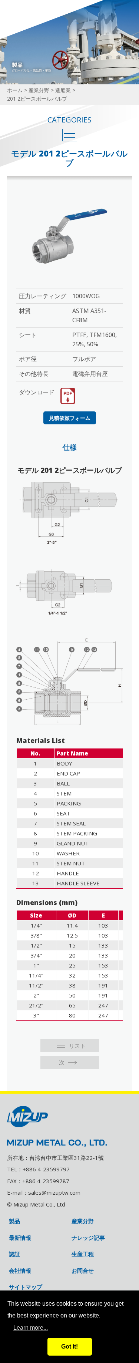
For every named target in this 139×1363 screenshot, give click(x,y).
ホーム (15, 90)
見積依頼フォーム (69, 417)
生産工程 (83, 1254)
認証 (14, 1254)
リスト (77, 1045)
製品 (14, 1221)
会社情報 (20, 1270)
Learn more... (30, 1328)
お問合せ (83, 1270)
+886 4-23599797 (46, 1169)
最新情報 (20, 1237)
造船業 (63, 90)
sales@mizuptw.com (54, 1192)
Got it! (69, 1346)
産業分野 (39, 90)
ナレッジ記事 (88, 1237)
